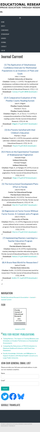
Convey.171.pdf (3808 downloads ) (24, 92)
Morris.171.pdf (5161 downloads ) (24, 232)
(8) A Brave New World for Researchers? (20, 262)
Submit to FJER (20, 329)
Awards (3, 38)
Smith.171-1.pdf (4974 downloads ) (25, 278)
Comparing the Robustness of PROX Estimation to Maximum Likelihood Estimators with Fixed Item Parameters (20, 348)
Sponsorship (5, 34)
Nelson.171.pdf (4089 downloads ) (24, 256)
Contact (4, 46)
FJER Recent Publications (20, 334)
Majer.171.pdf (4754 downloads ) (24, 178)
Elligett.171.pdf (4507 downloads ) (24, 124)
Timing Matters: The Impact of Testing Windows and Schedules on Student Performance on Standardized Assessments (21, 341)
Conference (4, 30)
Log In (3, 50)
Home (2, 22)
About (3, 26)
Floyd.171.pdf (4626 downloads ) (24, 146)
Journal (3, 42)
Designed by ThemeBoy (8, 425)
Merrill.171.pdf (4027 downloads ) (24, 205)
